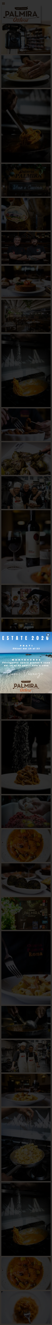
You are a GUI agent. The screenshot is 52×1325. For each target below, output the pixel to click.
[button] (48, 634)
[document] (26, 662)
